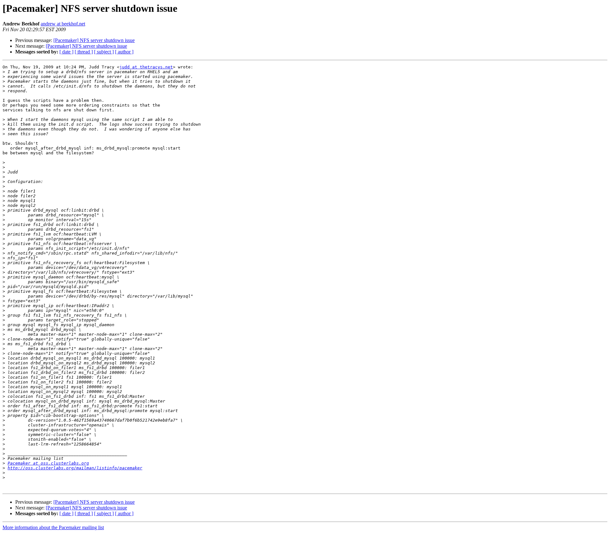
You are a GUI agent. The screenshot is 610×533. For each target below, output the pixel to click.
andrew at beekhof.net (63, 23)
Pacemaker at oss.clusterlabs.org (48, 463)
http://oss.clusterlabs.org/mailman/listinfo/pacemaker (75, 468)
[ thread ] (84, 51)
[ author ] (124, 51)
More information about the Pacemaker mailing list (53, 527)
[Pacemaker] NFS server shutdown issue (94, 40)
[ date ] (66, 51)
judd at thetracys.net (146, 67)
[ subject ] (104, 51)
